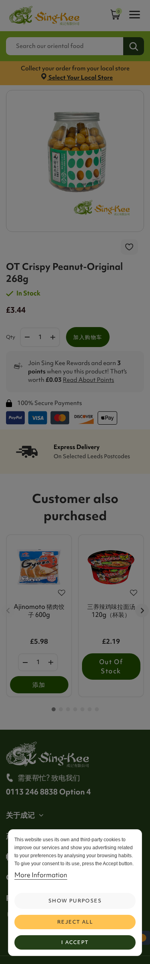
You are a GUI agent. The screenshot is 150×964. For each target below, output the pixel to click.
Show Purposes (75, 900)
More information (40, 874)
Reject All (75, 921)
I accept (74, 942)
